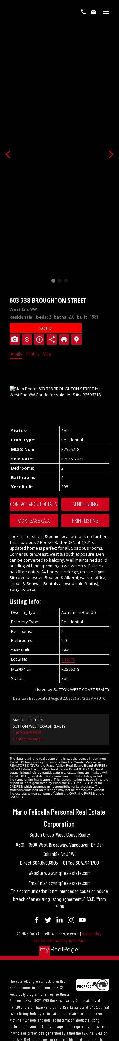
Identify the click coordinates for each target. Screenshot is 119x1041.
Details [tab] (16, 354)
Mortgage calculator (34, 521)
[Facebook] (36, 919)
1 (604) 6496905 (27, 732)
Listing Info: (25, 601)
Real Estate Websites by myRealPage (60, 940)
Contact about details (33, 504)
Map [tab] (47, 354)
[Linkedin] (59, 919)
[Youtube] (82, 919)
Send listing (85, 504)
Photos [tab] (32, 354)
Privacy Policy (91, 933)
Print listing (85, 520)
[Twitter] (48, 919)
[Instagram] (71, 919)
